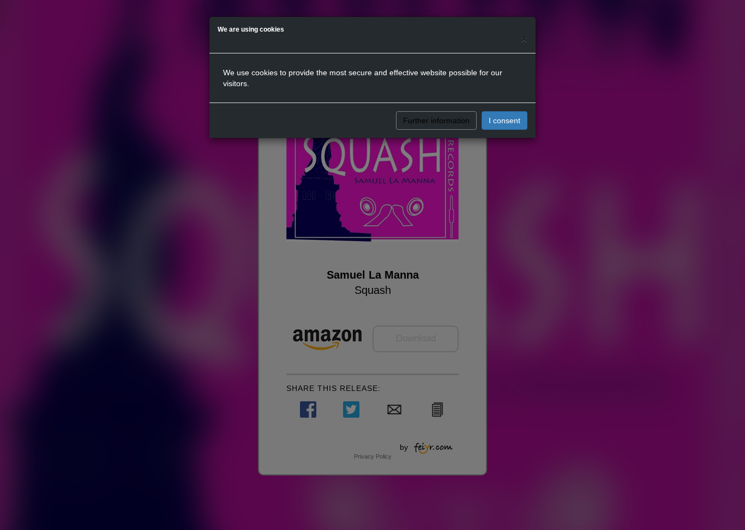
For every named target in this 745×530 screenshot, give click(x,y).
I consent (504, 120)
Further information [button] (436, 120)
